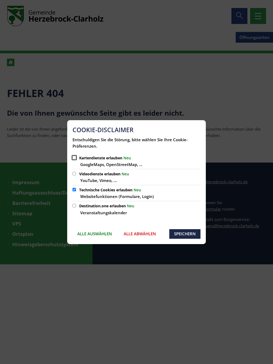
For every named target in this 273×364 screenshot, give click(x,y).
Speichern (185, 233)
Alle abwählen (140, 233)
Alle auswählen (94, 233)
